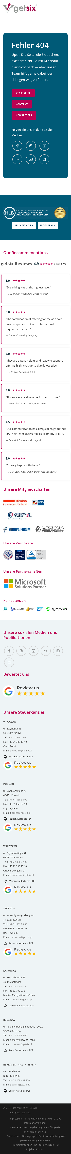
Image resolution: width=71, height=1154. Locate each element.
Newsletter (24, 115)
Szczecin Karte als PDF (20, 943)
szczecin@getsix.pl (22, 937)
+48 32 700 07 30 (18, 986)
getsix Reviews (16, 263)
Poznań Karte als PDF (20, 818)
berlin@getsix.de (21, 1084)
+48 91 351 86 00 (18, 924)
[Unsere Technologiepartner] (25, 587)
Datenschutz (14, 1136)
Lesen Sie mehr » (24, 225)
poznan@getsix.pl (21, 812)
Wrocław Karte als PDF (20, 756)
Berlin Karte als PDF (19, 1090)
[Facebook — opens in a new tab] (17, 146)
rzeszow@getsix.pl (22, 1044)
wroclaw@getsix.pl (22, 750)
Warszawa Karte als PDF (21, 881)
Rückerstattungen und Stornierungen (33, 1144)
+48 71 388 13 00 (18, 737)
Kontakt (22, 104)
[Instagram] (31, 146)
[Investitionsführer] (44, 159)
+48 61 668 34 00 (18, 799)
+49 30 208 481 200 (19, 1080)
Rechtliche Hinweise (35, 1118)
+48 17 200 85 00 (18, 1035)
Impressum (15, 1118)
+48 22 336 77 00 (18, 861)
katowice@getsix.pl (22, 999)
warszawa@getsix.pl (23, 875)
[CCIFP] (19, 521)
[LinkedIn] (44, 146)
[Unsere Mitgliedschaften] (23, 507)
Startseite (23, 92)
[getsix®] (20, 10)
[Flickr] (17, 159)
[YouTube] (31, 159)
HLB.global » (47, 225)
